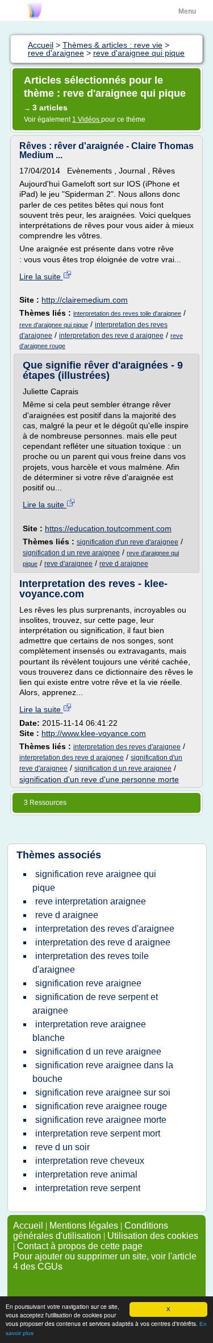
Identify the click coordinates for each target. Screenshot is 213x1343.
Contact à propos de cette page (80, 1246)
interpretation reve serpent (87, 1188)
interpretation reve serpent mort (97, 1133)
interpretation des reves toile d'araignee (127, 313)
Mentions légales (83, 1225)
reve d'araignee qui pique (53, 324)
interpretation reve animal (86, 1174)
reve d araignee (123, 564)
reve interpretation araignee (90, 901)
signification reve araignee (88, 983)
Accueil (28, 1225)
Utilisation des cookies (152, 1236)
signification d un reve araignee (71, 553)
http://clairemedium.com (84, 299)
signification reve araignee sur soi (102, 1092)
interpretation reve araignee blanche (89, 1031)
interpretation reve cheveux (89, 1161)
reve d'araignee (68, 564)
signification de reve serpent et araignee (95, 1003)
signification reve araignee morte (100, 1120)
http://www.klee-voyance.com (93, 733)
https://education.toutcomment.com (108, 528)
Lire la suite (41, 276)
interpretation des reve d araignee (111, 336)
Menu (187, 11)
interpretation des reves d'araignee (127, 747)
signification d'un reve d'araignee (127, 542)
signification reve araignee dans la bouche (102, 1072)
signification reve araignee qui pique (94, 880)
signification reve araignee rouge (101, 1106)
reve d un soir (62, 1147)
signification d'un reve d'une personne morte (99, 779)
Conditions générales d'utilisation (90, 1231)
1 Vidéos (86, 119)
